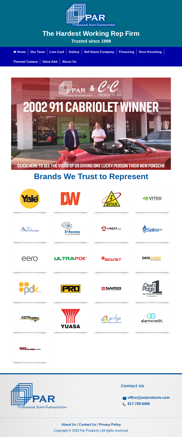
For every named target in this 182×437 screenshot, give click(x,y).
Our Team (37, 52)
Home (21, 52)
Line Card (56, 52)
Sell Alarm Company (99, 52)
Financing (126, 52)
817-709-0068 (139, 404)
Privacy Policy (110, 424)
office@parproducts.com (149, 397)
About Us (69, 61)
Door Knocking (150, 52)
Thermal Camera (25, 61)
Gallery (74, 52)
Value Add (49, 61)
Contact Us (87, 424)
